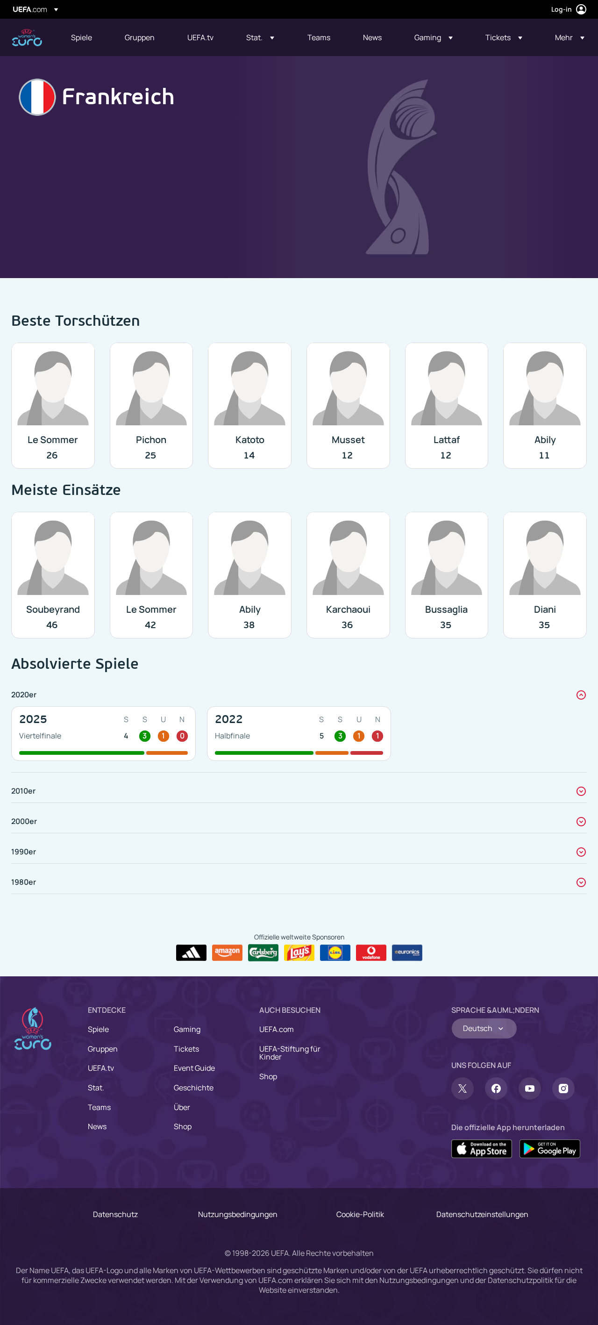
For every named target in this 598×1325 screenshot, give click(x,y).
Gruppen (103, 1049)
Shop (183, 1126)
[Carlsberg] (263, 952)
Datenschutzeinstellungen (482, 1214)
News (97, 1126)
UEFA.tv (101, 1068)
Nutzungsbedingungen (238, 1214)
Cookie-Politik (360, 1214)
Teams (99, 1107)
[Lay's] (299, 953)
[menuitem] (86, 37)
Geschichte (194, 1087)
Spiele (98, 1029)
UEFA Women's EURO (27, 38)
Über (182, 1107)
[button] (260, 37)
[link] (81, 37)
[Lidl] (335, 953)
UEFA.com (276, 1029)
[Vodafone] (371, 953)
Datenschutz (115, 1214)
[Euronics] (407, 953)
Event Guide (194, 1068)
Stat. (96, 1087)
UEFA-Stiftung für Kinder (289, 1053)
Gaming (187, 1029)
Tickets (186, 1049)
